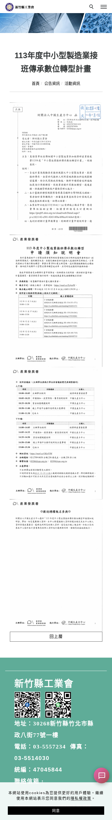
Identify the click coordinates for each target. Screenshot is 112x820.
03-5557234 (49, 746)
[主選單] (103, 7)
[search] (92, 7)
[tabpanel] (56, 23)
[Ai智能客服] (101, 775)
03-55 (22, 758)
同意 (56, 810)
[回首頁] (19, 7)
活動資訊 (72, 83)
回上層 (56, 636)
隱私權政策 (81, 798)
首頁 (36, 83)
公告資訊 (52, 83)
